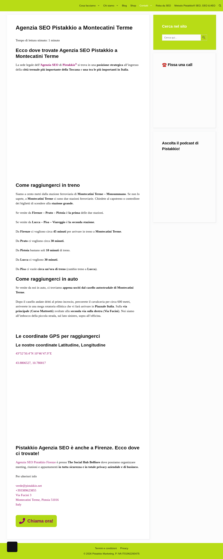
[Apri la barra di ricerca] (220, 5)
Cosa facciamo (87, 5)
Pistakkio (70, 65)
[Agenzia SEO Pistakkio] (23, 5)
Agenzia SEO (49, 65)
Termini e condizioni (106, 548)
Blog (124, 5)
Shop (133, 5)
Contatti (144, 5)
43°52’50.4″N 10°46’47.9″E (34, 353)
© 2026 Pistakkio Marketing (99, 553)
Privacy (124, 548)
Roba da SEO (163, 5)
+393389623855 (26, 490)
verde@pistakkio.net (29, 485)
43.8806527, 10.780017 (31, 363)
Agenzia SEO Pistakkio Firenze (36, 462)
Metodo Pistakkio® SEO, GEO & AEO (194, 5)
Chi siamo (108, 5)
